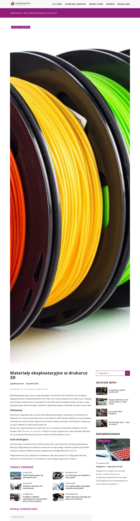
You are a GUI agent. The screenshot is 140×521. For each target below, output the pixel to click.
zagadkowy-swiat (17, 383)
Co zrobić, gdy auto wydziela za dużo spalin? (77, 476)
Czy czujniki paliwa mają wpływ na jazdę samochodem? (77, 487)
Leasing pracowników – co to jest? (109, 466)
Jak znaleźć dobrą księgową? (115, 413)
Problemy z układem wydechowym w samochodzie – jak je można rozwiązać (35, 499)
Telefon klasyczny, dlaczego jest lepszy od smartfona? (78, 498)
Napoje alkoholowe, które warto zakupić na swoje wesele (119, 402)
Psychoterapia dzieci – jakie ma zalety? (119, 423)
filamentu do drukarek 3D (32, 431)
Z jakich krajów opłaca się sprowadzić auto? (33, 476)
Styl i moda (57, 4)
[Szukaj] (127, 373)
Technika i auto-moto (20, 27)
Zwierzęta (110, 4)
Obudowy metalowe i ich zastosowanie (33, 487)
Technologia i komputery (75, 4)
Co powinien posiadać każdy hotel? (117, 391)
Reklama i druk (123, 4)
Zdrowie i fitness (96, 4)
